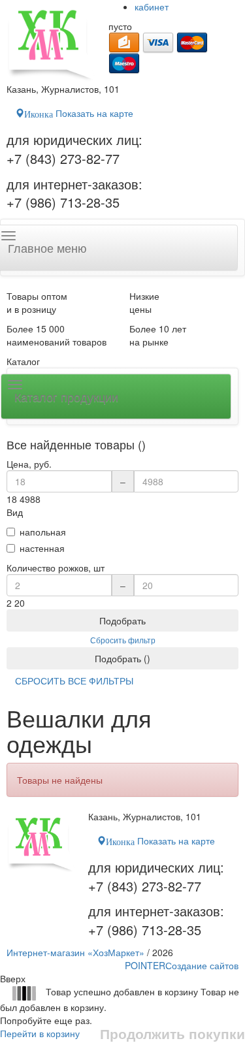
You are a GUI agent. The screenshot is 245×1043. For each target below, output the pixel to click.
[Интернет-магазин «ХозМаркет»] (51, 41)
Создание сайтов (181, 965)
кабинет (152, 6)
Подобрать (122, 620)
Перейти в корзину (40, 1033)
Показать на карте (78, 113)
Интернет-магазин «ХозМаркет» (75, 952)
